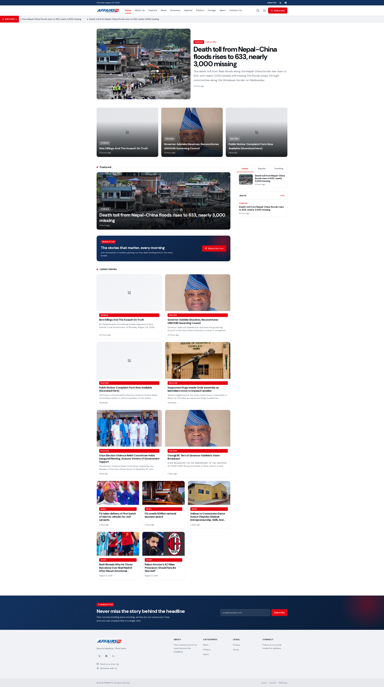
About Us (140, 10)
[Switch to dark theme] (264, 11)
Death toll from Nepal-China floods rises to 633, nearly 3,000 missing (41, 19)
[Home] (108, 10)
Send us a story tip (109, 664)
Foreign (212, 10)
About (264, 683)
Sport (223, 10)
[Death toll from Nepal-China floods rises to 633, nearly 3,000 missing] (143, 64)
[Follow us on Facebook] (285, 3)
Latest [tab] (245, 168)
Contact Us (235, 10)
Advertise (272, 3)
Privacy (236, 644)
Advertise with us (108, 668)
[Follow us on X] (280, 3)
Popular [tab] (262, 168)
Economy (175, 10)
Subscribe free (216, 248)
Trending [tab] (278, 168)
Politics (200, 10)
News (164, 10)
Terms (236, 649)
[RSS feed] (113, 656)
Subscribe (279, 10)
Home (128, 10)
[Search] (258, 11)
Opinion (188, 10)
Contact (272, 683)
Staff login (283, 683)
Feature (152, 10)
